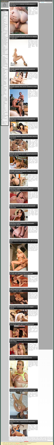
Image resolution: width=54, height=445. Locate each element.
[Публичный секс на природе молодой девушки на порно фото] (18, 20)
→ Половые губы (4, 86)
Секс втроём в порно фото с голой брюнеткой (22, 324)
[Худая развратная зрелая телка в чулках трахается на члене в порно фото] (18, 298)
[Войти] (4, 4)
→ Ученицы (3, 113)
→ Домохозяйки (3, 43)
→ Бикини (2, 20)
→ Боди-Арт (3, 23)
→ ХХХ (2, 120)
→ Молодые (3, 70)
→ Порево (2, 87)
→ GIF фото (3, 12)
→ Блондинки (3, 21)
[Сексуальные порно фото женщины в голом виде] (18, 405)
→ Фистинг (3, 117)
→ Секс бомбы (3, 97)
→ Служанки (3, 102)
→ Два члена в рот (4, 39)
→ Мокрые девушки (4, 69)
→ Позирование (3, 83)
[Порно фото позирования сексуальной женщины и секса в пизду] (18, 349)
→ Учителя (3, 114)
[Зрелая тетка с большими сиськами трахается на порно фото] (18, 128)
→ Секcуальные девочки (3, 94)
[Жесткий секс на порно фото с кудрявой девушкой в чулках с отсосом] (18, 163)
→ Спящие (3, 104)
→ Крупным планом (4, 58)
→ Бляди (2, 22)
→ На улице (3, 73)
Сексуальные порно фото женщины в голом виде (22, 390)
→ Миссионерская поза (4, 67)
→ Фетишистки (3, 116)
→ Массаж (3, 65)
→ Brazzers (3, 11)
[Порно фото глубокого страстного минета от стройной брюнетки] (18, 197)
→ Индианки (3, 51)
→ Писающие (3, 81)
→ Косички (3, 56)
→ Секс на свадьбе (4, 100)
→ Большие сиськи (4, 24)
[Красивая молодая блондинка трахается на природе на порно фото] (18, 53)
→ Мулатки (3, 71)
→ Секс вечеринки (4, 98)
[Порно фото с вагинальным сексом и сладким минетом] (18, 316)
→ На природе (3, 72)
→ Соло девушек (4, 103)
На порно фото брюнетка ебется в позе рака (21, 273)
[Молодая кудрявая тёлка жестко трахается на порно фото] (18, 102)
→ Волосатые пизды (4, 37)
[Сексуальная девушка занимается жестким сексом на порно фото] (18, 145)
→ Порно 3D (3, 88)
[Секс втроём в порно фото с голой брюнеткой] (18, 332)
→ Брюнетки (3, 25)
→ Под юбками (3, 82)
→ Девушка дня (3, 41)
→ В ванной (3, 27)
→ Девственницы (4, 40)
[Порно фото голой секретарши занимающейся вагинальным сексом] (18, 232)
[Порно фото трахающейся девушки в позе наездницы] (18, 374)
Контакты (26, 441)
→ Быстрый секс (4, 26)
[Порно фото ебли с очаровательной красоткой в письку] (18, 430)
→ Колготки (3, 53)
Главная (4, 10)
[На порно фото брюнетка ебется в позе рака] (18, 281)
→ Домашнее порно (4, 42)
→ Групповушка (3, 38)
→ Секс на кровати (4, 99)
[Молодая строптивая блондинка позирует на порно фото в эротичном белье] (18, 180)
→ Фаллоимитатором (4, 115)
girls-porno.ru (17, 443)
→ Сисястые (3, 101)
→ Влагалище (3, 36)
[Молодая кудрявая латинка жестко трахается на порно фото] (18, 78)
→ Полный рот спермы (3, 85)
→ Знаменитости (4, 50)
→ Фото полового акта (4, 119)
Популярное (42, 2)
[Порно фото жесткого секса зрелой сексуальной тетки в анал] (18, 215)
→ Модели (3, 68)
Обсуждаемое (49, 2)
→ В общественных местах (4, 31)
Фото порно (12, 35)
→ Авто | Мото (3, 13)
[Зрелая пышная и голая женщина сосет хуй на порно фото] (18, 257)
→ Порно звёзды (4, 89)
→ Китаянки (3, 52)
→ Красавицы (3, 57)
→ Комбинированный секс (4, 55)
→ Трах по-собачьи (4, 112)
